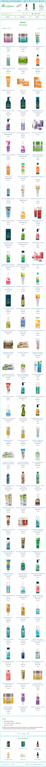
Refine (9, 28)
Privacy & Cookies (28, 764)
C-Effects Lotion (8, 176)
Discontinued (23, 25)
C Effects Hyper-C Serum (37, 90)
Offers (37, 17)
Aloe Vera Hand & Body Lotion (37, 46)
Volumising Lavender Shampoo (38, 707)
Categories (22, 17)
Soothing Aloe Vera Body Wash (38, 573)
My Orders (42, 1)
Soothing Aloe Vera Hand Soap (23, 595)
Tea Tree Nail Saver (37, 617)
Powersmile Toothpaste (8, 396)
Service (34, 1)
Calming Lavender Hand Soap (23, 154)
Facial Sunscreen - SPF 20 (23, 198)
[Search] (24, 14)
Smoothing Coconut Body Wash (38, 507)
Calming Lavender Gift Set (38, 132)
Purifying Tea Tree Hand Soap (8, 418)
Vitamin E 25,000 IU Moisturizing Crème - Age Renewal (37, 685)
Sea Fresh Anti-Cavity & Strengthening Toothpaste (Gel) (8, 464)
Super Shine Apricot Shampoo (23, 617)
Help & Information (5, 764)
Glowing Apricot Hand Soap (23, 220)
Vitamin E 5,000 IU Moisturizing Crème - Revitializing (8, 708)
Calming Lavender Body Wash (8, 132)
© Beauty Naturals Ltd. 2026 (38, 764)
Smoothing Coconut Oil (23, 529)
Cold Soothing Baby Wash (23, 176)
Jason (23, 22)
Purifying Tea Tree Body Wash (23, 396)
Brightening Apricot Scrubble (8, 90)
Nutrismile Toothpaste (23, 352)
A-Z (42, 28)
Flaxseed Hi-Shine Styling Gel (8, 220)
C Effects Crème (23, 90)
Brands (7, 17)
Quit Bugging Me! (23, 418)
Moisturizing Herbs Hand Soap (8, 330)
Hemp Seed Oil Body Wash (23, 242)
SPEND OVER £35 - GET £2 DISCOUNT (11, 1)
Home (26, 1)
